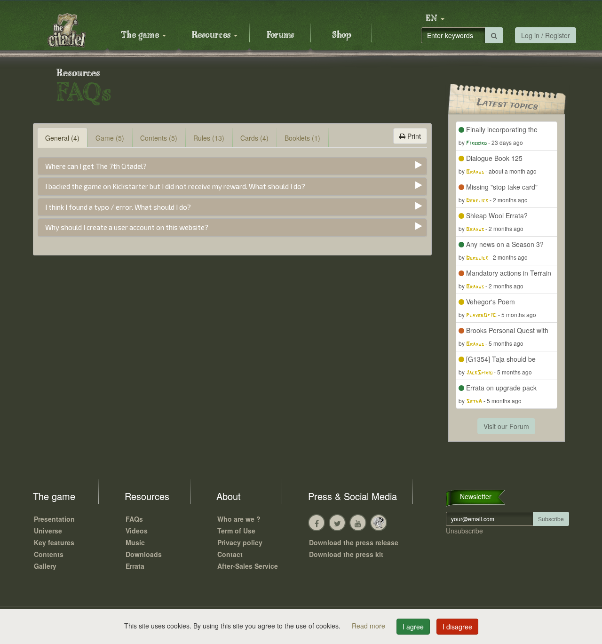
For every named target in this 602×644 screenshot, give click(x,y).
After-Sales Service (247, 566)
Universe (48, 530)
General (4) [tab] (62, 138)
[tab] (232, 166)
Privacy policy (239, 542)
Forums (280, 35)
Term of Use (236, 530)
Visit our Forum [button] (506, 426)
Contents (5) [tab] (158, 138)
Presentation (54, 519)
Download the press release (353, 542)
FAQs (134, 519)
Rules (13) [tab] (208, 138)
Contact (230, 554)
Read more (369, 625)
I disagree (457, 626)
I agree (413, 626)
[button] (435, 19)
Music (135, 542)
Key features (54, 542)
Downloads (144, 554)
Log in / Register (545, 35)
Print (413, 136)
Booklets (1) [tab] (302, 138)
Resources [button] (212, 35)
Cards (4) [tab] (254, 138)
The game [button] (141, 35)
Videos (137, 530)
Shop (341, 35)
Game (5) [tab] (109, 138)
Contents (48, 554)
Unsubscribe (464, 530)
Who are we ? (239, 519)
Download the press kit (346, 554)
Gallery (45, 566)
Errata (135, 566)
